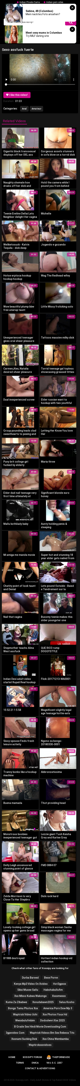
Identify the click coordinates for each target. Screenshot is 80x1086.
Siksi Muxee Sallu (27, 989)
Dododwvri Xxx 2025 (52, 1020)
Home (11, 1057)
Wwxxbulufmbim (25, 1020)
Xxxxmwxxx (59, 995)
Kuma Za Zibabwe (16, 1002)
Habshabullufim (53, 989)
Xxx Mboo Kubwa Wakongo (30, 995)
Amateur (36, 108)
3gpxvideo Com (15, 1032)
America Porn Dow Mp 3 (57, 1008)
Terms (20, 1062)
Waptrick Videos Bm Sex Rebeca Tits (52, 1032)
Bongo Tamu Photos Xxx (23, 1008)
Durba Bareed (30, 977)
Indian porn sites (54, 2)
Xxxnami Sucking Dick (24, 1038)
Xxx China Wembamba (55, 1038)
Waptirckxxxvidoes (40, 1044)
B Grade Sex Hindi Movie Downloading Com (40, 1026)
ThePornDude (61, 1057)
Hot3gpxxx (59, 983)
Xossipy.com (21, 1080)
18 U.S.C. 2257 (54, 1062)
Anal (24, 108)
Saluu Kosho (66, 1002)
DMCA (35, 1062)
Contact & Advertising (40, 1068)
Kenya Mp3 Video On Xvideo (31, 983)
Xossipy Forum (32, 1057)
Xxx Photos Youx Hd (55, 1014)
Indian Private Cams (30, 2)
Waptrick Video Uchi (25, 1014)
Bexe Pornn (51, 977)
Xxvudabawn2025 (43, 1002)
